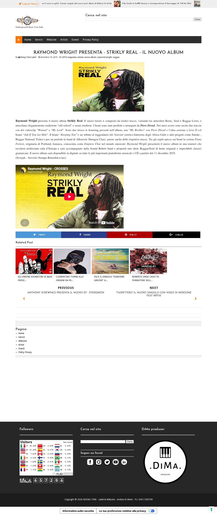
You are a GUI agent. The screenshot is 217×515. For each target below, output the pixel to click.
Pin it (133, 235)
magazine (72, 57)
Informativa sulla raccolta (78, 510)
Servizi (39, 39)
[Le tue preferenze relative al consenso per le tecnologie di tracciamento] (211, 509)
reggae (116, 57)
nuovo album (90, 57)
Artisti (64, 39)
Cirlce (179, 235)
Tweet (42, 235)
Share (87, 235)
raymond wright (104, 57)
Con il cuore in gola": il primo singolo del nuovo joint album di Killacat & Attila (65, 3)
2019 (64, 57)
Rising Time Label (28, 57)
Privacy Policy (90, 39)
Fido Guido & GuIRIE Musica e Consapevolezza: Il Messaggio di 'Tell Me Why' (146, 3)
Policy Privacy (25, 352)
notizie (80, 57)
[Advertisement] (108, 386)
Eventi (75, 39)
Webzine (51, 39)
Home (27, 39)
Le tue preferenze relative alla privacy (122, 510)
